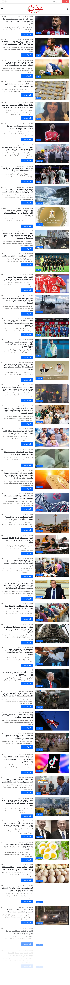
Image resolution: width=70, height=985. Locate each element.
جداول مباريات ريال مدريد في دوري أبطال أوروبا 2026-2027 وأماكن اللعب (18, 169)
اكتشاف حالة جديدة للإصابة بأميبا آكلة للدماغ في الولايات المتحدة (18, 497)
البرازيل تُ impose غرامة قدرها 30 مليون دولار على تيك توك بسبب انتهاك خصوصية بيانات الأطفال (17, 759)
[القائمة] (2, 10)
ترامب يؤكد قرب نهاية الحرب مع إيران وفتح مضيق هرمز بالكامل (19, 931)
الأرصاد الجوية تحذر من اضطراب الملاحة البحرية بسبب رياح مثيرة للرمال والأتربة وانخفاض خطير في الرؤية (18, 476)
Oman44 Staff (28, 16)
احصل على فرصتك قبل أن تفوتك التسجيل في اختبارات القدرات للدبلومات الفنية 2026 (17, 540)
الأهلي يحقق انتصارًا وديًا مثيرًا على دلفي (17, 255)
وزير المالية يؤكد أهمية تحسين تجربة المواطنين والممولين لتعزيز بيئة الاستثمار (17, 780)
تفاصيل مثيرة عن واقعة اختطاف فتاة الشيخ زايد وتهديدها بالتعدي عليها (19, 910)
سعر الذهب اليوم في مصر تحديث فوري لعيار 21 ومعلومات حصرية (46, 1)
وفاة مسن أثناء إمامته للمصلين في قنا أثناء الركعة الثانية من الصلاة (18, 453)
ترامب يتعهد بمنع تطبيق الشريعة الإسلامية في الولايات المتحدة (20, 952)
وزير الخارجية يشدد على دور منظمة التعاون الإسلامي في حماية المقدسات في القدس (18, 213)
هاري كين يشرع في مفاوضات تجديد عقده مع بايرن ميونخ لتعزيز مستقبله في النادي (17, 43)
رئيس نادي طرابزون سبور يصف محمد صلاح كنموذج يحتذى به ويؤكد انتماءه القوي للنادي (17, 21)
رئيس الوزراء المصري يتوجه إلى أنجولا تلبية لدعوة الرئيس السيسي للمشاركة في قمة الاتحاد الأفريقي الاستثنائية (18, 586)
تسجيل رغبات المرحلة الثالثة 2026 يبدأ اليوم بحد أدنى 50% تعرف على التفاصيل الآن (18, 563)
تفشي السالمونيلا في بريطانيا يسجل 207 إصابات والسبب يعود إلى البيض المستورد (17, 868)
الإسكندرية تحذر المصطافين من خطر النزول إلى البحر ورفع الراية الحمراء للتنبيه (17, 190)
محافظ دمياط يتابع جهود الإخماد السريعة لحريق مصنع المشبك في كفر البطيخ (17, 148)
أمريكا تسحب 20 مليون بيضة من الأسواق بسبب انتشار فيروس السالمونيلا (17, 889)
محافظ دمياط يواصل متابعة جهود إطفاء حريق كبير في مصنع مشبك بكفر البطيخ (17, 388)
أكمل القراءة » (27, 34)
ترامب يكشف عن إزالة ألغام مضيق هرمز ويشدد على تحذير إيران (18, 673)
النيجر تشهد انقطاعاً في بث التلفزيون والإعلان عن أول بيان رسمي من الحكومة (18, 518)
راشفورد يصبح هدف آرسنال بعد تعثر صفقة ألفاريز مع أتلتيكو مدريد (19, 127)
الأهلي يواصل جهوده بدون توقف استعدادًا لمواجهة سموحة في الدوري (18, 278)
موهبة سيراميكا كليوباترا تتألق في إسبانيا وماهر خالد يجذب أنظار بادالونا (19, 64)
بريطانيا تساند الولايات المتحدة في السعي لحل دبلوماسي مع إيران (17, 716)
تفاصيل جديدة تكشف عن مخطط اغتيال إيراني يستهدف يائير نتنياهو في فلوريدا (18, 824)
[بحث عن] (68, 10)
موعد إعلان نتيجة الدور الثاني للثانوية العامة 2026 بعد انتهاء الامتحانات (19, 607)
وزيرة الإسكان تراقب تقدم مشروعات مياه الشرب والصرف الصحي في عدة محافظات (17, 106)
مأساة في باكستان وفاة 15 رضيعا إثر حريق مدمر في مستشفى (19, 737)
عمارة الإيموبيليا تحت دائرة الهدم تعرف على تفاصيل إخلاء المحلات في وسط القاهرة (18, 629)
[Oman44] (35, 9)
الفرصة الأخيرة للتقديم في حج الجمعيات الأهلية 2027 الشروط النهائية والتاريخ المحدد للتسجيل (18, 411)
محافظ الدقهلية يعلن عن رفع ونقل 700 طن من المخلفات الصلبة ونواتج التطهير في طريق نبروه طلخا (18, 236)
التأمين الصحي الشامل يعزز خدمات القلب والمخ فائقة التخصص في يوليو (18, 432)
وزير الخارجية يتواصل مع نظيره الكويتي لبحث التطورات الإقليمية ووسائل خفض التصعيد (18, 367)
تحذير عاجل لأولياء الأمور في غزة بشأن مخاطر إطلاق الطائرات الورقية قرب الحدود (19, 652)
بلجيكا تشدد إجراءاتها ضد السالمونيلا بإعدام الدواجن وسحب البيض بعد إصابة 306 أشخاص (18, 847)
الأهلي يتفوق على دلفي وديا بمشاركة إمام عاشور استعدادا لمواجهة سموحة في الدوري (18, 323)
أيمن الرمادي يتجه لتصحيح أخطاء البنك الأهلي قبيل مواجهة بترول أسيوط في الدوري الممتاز (18, 344)
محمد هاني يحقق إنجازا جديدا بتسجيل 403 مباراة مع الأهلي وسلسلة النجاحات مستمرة (17, 975)
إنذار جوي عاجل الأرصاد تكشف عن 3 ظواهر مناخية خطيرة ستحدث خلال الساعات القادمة (17, 301)
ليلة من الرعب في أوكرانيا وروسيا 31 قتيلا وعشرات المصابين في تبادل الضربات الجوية (17, 803)
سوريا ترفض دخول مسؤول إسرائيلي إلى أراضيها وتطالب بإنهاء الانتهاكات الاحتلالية (17, 694)
